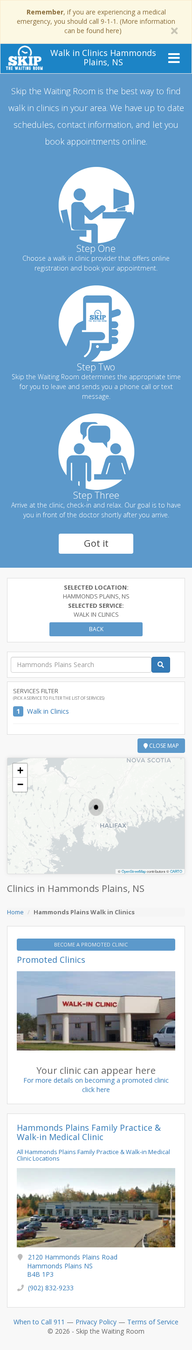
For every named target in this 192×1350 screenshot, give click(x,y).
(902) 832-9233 (51, 1287)
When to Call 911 (39, 1321)
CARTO (176, 871)
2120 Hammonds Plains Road (72, 1265)
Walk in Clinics (48, 711)
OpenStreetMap (134, 871)
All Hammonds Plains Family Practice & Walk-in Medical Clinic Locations (93, 1155)
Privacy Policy (96, 1321)
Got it (96, 543)
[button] (96, 807)
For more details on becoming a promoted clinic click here (96, 1085)
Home (15, 912)
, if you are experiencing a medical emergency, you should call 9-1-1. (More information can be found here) (96, 21)
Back (96, 629)
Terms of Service (152, 1321)
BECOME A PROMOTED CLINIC (91, 944)
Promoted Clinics (51, 959)
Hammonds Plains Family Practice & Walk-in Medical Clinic (89, 1132)
